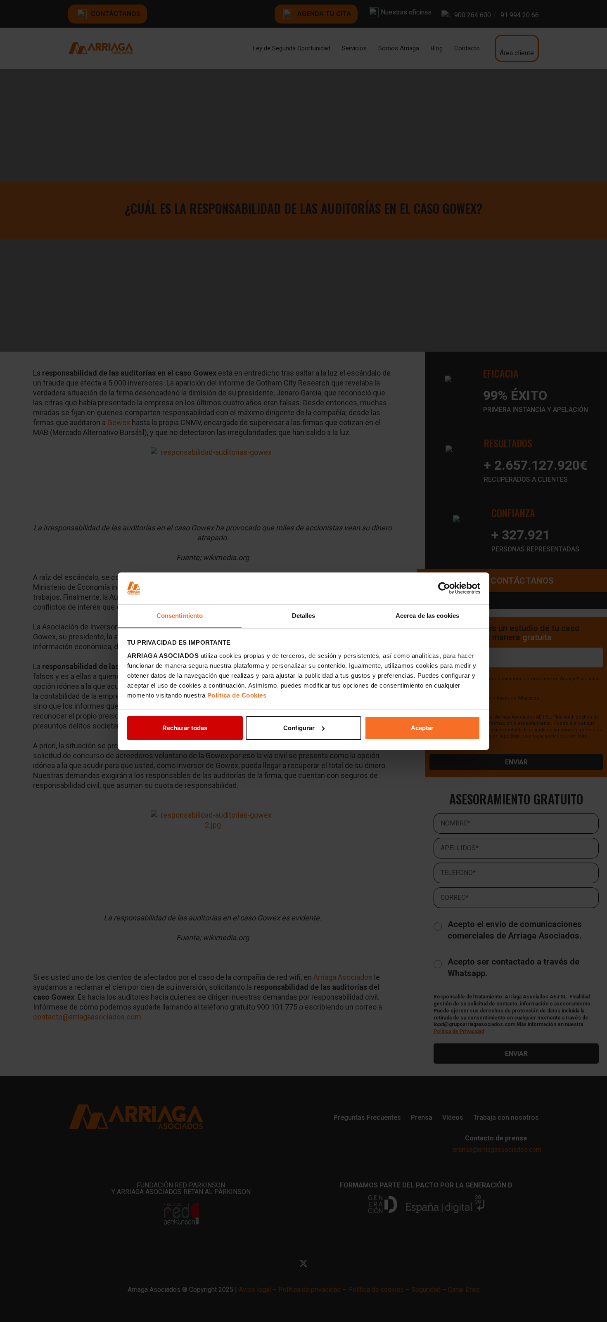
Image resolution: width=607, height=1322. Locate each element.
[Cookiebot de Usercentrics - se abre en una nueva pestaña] (444, 588)
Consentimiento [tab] (179, 615)
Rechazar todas (184, 727)
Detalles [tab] (303, 615)
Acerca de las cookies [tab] (427, 615)
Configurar (299, 727)
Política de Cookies (237, 694)
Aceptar (422, 727)
